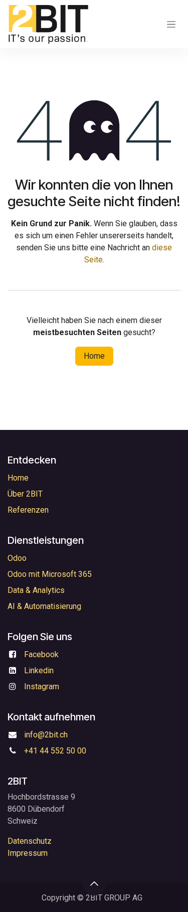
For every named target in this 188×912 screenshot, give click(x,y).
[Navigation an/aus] (171, 24)
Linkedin (39, 670)
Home (94, 356)
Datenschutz (30, 841)
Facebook (41, 654)
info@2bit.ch (46, 734)
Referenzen (28, 510)
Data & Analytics (36, 590)
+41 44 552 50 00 (55, 750)
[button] (94, 883)
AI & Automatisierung (44, 606)
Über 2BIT (25, 494)
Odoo (17, 558)
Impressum (28, 853)
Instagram (41, 686)
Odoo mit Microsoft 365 (50, 574)
